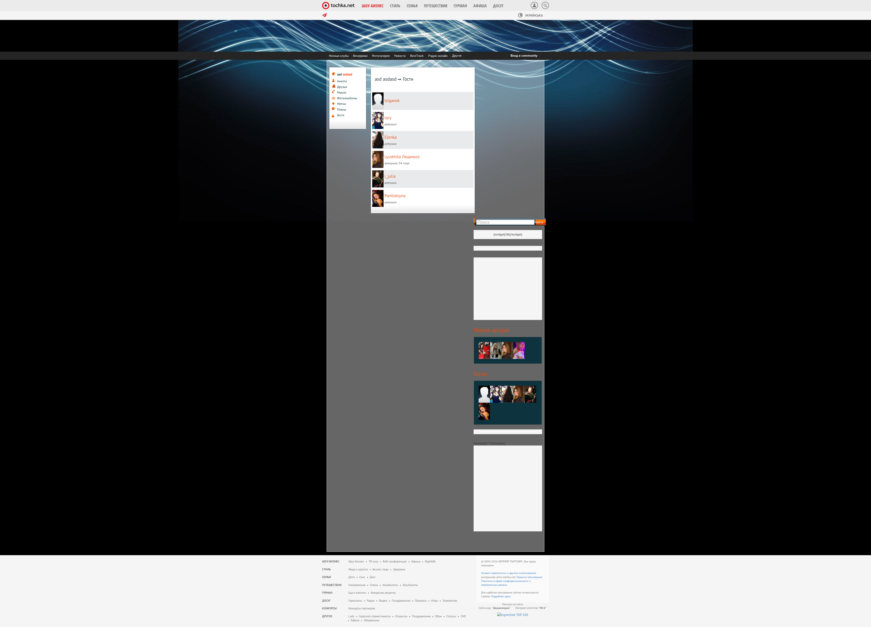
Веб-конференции (395, 561)
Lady (351, 616)
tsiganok (392, 100)
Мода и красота (358, 569)
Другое (457, 55)
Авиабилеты (390, 585)
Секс (362, 577)
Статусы (451, 616)
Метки (341, 104)
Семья (326, 577)
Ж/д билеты (410, 585)
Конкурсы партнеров (361, 608)
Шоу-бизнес (330, 561)
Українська (533, 15)
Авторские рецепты (383, 593)
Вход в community (524, 55)
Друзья (342, 87)
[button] (373, 6)
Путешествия (332, 585)
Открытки (401, 616)
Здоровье (399, 569)
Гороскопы (355, 601)
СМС (463, 616)
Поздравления (401, 601)
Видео (383, 601)
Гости (340, 115)
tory (387, 117)
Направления (356, 585)
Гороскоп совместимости (375, 616)
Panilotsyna (394, 195)
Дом (372, 577)
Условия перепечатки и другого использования (508, 573)
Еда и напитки (357, 593)
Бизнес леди (380, 569)
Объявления (371, 620)
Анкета (342, 81)
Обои (438, 616)
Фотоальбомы (347, 98)
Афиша (415, 561)
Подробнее (497, 596)
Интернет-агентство (530, 608)
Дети (351, 577)
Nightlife (430, 561)
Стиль (326, 569)
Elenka (390, 137)
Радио (370, 601)
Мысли (341, 92)
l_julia (390, 176)
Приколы (421, 601)
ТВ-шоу (373, 561)
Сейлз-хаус (495, 608)
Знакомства (450, 601)
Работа (355, 620)
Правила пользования (529, 577)
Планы (341, 109)
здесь (507, 596)
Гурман (327, 593)
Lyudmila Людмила (401, 156)
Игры (434, 601)
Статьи (374, 585)
